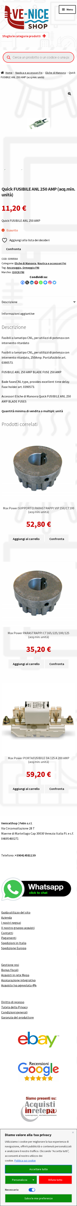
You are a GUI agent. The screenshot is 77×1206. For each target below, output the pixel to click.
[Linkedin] (32, 282)
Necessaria (12, 1189)
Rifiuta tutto (55, 1180)
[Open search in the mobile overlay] (38, 57)
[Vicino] (72, 1132)
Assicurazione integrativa (18, 980)
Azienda (6, 917)
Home (9, 72)
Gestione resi (10, 965)
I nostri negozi (11, 923)
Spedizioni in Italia (13, 943)
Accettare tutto (38, 1169)
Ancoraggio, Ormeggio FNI (23, 267)
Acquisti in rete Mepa (15, 975)
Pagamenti (8, 938)
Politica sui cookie (25, 1160)
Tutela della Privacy (14, 1007)
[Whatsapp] (41, 282)
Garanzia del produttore (17, 1017)
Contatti (7, 933)
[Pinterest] (36, 282)
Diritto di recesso (12, 1002)
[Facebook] (22, 282)
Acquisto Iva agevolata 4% (19, 985)
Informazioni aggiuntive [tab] (18, 313)
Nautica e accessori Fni (28, 72)
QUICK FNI (18, 272)
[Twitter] (54, 282)
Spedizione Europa (13, 948)
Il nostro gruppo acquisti (18, 928)
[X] (27, 282)
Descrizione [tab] (9, 302)
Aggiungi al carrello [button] (26, 539)
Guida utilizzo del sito (15, 912)
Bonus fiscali (9, 970)
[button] (69, 94)
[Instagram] (50, 282)
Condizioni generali (14, 1012)
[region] (38, 1167)
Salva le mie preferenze (38, 1198)
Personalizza (19, 1180)
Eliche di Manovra (55, 72)
